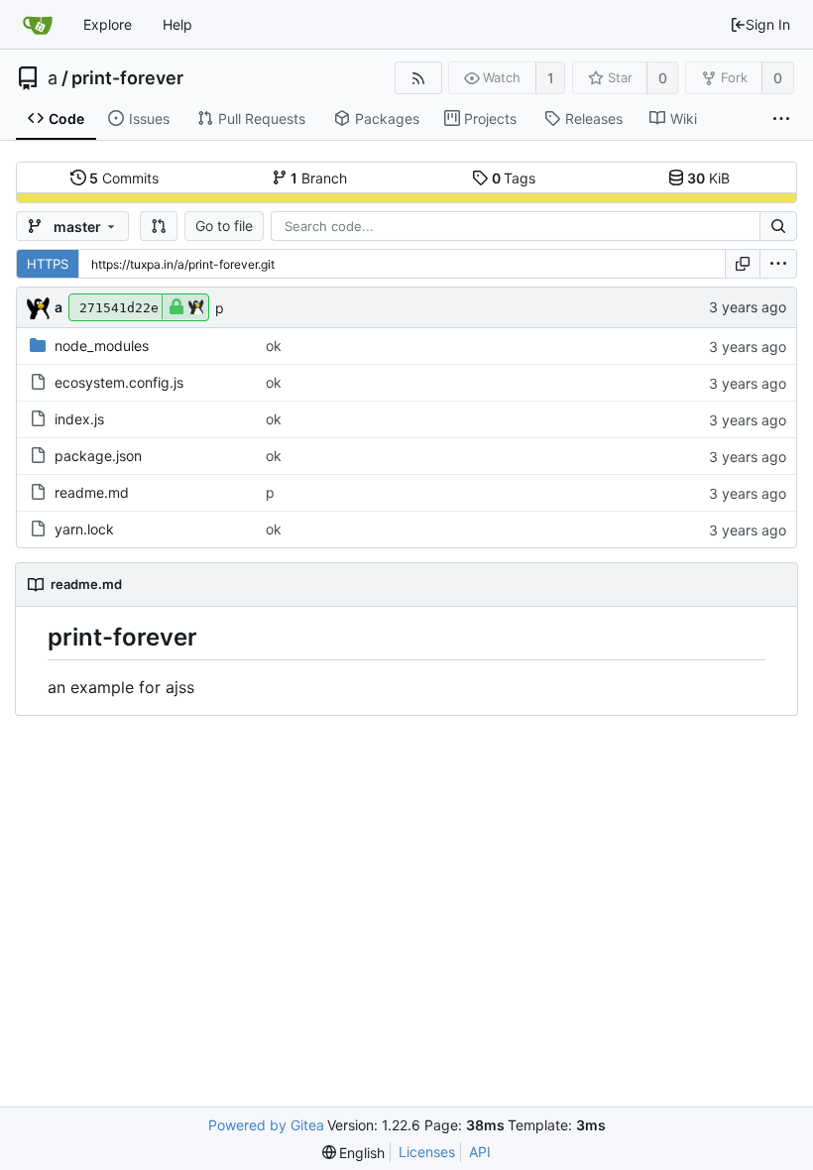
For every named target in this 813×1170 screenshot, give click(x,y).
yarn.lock (84, 529)
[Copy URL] (742, 264)
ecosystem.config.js (119, 382)
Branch (318, 178)
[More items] (781, 119)
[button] (158, 226)
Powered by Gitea (266, 1124)
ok (274, 345)
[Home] (37, 25)
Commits (124, 178)
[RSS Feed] (418, 77)
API (480, 1151)
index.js (79, 418)
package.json (98, 455)
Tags (514, 178)
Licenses (427, 1151)
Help (177, 24)
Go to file (224, 225)
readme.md (92, 492)
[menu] (778, 264)
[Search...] (778, 226)
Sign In (768, 24)
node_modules (102, 345)
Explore (107, 24)
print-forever (127, 78)
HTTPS (47, 264)
